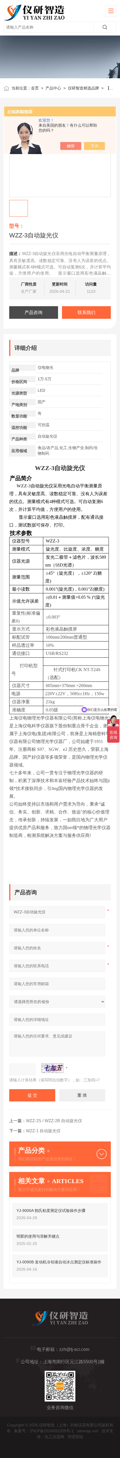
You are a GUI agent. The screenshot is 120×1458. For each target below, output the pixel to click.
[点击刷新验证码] (52, 1068)
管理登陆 (75, 1437)
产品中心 (53, 88)
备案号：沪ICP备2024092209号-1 (44, 1431)
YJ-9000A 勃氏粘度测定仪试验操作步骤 (50, 1210)
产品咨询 (33, 312)
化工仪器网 (54, 1437)
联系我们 (86, 312)
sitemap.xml (87, 1431)
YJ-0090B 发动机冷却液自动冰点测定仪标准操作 (58, 1262)
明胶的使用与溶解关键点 (37, 1236)
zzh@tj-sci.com (74, 1349)
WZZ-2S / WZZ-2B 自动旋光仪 (54, 1120)
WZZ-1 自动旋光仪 (43, 1130)
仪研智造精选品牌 (83, 88)
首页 (35, 88)
